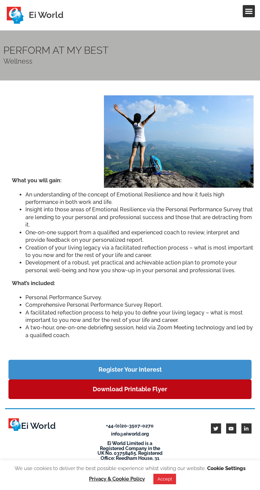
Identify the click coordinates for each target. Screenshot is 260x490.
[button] (249, 11)
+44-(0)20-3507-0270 (130, 425)
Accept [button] (164, 479)
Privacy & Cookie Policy (117, 479)
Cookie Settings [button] (226, 468)
